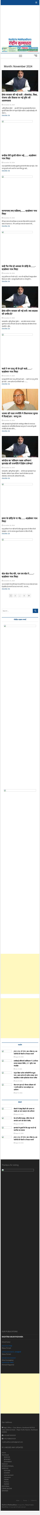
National (5, 1464)
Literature (7, 1477)
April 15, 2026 (18, 1093)
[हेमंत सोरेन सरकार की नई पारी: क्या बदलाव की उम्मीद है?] (20, 297)
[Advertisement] (20, 21)
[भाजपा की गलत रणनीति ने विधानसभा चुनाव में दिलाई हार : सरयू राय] (20, 399)
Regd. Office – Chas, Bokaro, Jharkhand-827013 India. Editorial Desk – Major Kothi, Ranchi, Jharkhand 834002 (20, 1430)
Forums (25, 1500)
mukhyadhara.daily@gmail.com (12, 1442)
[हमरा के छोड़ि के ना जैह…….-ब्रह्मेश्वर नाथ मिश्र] (20, 499)
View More (7, 115)
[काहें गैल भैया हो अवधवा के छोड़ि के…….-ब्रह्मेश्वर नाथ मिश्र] (20, 247)
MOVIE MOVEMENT (9, 1358)
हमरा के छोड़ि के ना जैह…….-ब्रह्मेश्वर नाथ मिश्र (19, 520)
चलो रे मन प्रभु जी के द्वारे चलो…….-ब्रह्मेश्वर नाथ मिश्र (17, 370)
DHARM (7, 1473)
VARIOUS (5, 1468)
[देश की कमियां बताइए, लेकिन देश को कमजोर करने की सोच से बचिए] (7, 1120)
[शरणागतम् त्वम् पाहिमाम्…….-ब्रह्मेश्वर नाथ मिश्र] (20, 192)
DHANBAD (8, 1461)
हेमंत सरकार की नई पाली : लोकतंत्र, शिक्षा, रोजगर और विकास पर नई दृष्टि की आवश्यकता (20, 97)
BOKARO (7, 1459)
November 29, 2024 (9, 218)
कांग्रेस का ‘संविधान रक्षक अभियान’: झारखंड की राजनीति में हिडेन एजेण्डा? (17, 462)
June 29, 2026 (18, 1081)
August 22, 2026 (19, 1114)
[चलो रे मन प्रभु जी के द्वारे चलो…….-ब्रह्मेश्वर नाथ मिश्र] (20, 349)
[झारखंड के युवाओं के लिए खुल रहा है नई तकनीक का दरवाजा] (7, 1130)
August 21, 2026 (19, 1133)
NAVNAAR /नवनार (8, 1362)
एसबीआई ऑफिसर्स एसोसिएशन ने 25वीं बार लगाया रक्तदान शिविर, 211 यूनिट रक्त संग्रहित (26, 1063)
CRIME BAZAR (7, 1488)
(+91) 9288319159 (9, 1438)
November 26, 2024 (9, 420)
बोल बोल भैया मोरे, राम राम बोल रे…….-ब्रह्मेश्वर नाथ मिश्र (18, 575)
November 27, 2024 (9, 318)
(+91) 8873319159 (9, 1435)
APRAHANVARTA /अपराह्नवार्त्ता (11, 1352)
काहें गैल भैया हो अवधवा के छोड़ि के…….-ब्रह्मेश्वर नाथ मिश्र (19, 267)
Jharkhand (5, 1455)
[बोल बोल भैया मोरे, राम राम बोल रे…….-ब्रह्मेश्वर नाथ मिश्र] (20, 554)
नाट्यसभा (6, 1484)
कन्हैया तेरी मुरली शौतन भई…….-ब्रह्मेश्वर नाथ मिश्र (19, 157)
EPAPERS (5, 1491)
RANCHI (7, 1457)
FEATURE (7, 1470)
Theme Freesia (29, 1505)
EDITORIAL (5, 1486)
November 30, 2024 (9, 105)
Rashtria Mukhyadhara (9, 1505)
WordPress (5, 1507)
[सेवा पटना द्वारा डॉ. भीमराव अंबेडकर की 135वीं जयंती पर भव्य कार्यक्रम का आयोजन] (7, 1087)
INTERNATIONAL (8, 1466)
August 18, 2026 (19, 1057)
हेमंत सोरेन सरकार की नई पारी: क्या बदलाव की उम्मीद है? (20, 312)
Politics (6, 1482)
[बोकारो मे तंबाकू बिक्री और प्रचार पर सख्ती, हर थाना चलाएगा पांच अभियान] (7, 1110)
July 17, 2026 (18, 1069)
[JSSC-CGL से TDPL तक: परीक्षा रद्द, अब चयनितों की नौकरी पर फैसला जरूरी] (7, 1053)
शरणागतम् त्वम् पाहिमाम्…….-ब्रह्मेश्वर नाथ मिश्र (19, 212)
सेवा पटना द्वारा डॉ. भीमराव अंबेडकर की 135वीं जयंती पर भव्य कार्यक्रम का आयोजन (25, 1087)
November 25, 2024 (9, 580)
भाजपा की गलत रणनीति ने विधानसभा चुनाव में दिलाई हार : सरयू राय (20, 415)
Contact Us (34, 1500)
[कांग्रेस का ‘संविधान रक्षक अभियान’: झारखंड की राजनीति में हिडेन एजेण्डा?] (20, 446)
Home (4, 1452)
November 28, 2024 (9, 273)
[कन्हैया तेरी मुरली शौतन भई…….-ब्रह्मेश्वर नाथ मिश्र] (20, 136)
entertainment (8, 1475)
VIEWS (6, 1479)
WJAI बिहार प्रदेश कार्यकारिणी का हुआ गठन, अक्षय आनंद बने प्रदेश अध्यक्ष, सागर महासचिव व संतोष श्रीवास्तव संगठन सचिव (26, 1075)
